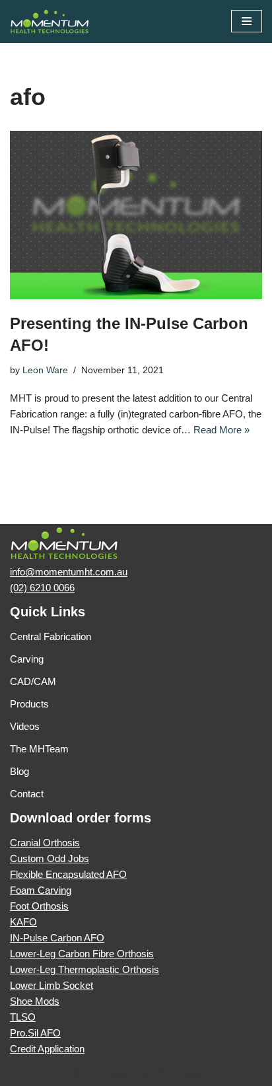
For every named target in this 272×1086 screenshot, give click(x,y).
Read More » (221, 429)
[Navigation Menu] (246, 21)
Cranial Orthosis (45, 842)
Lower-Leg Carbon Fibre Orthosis (82, 953)
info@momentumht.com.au (68, 571)
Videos (25, 726)
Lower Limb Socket (51, 985)
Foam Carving (40, 890)
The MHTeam (39, 748)
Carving (27, 659)
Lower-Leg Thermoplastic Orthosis (84, 969)
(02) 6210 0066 (42, 587)
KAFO (23, 921)
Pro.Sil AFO (35, 1032)
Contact (27, 793)
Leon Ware (45, 370)
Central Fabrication (50, 636)
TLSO (23, 1017)
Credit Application (47, 1048)
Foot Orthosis (39, 906)
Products (29, 703)
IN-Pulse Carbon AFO (57, 937)
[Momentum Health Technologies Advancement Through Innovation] (49, 21)
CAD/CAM (33, 681)
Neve (80, 1072)
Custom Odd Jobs (49, 858)
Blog (19, 771)
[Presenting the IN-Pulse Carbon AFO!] (136, 215)
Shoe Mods (34, 1001)
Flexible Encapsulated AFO (68, 874)
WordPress (178, 1072)
